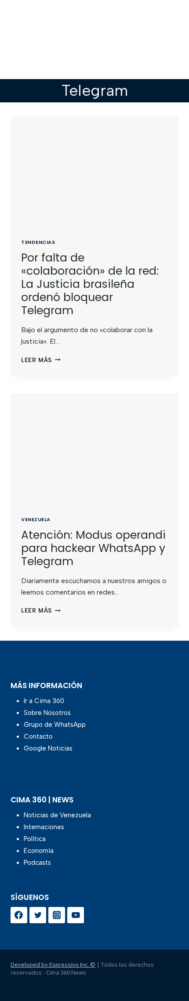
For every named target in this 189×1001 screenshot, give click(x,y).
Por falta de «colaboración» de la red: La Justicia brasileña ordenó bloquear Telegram (90, 284)
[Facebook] (19, 915)
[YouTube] (75, 915)
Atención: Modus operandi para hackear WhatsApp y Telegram (93, 548)
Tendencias (38, 242)
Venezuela (36, 519)
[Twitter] (37, 915)
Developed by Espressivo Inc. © (53, 964)
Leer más (40, 360)
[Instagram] (56, 915)
